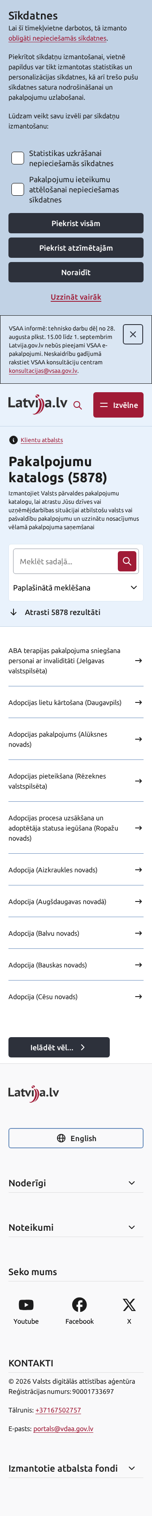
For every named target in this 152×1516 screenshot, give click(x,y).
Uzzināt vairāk (76, 296)
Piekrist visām (76, 223)
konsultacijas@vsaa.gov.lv (43, 370)
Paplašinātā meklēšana (51, 587)
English (83, 1138)
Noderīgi (27, 1183)
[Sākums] (76, 1094)
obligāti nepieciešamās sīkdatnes (57, 38)
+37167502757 (58, 1410)
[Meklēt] (77, 405)
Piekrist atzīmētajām (76, 247)
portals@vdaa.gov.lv (63, 1428)
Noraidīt (76, 272)
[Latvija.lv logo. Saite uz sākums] (38, 405)
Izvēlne (125, 405)
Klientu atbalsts (42, 440)
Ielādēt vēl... (51, 1047)
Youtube (26, 1321)
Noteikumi (31, 1227)
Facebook (79, 1321)
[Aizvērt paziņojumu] (133, 334)
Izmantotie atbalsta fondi (63, 1468)
